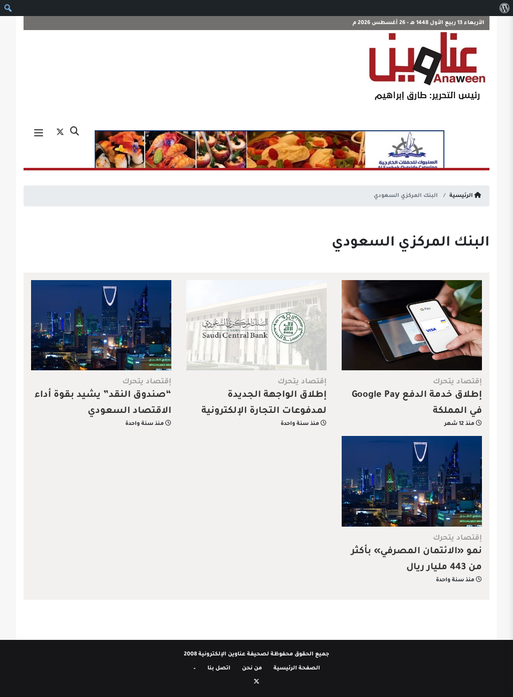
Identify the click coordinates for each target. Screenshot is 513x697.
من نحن (252, 668)
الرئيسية (461, 196)
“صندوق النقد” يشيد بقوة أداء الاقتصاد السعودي (103, 403)
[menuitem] (504, 8)
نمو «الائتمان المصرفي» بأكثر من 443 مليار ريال (416, 560)
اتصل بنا (218, 668)
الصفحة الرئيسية (297, 668)
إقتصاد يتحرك (457, 382)
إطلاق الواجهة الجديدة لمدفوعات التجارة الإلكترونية (264, 403)
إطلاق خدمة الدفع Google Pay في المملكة (417, 403)
